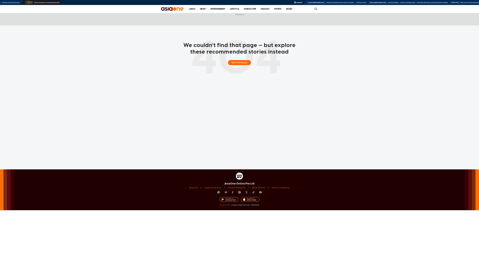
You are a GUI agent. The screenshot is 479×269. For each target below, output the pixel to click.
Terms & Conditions (281, 188)
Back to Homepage (239, 63)
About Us (193, 188)
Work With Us (258, 188)
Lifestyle (234, 9)
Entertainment (217, 9)
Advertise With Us (212, 188)
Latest (192, 9)
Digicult (265, 9)
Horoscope (250, 9)
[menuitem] (192, 9)
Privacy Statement (236, 188)
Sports (277, 9)
